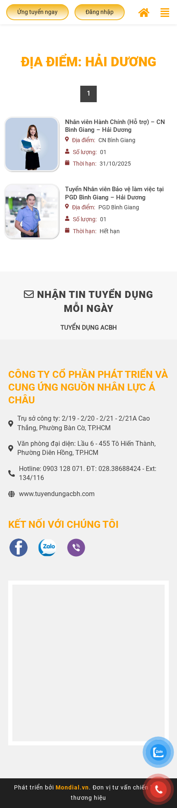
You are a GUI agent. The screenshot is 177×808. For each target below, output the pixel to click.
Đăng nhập (100, 12)
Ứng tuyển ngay (37, 12)
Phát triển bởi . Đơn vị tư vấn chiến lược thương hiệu (88, 792)
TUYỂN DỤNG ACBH (89, 327)
